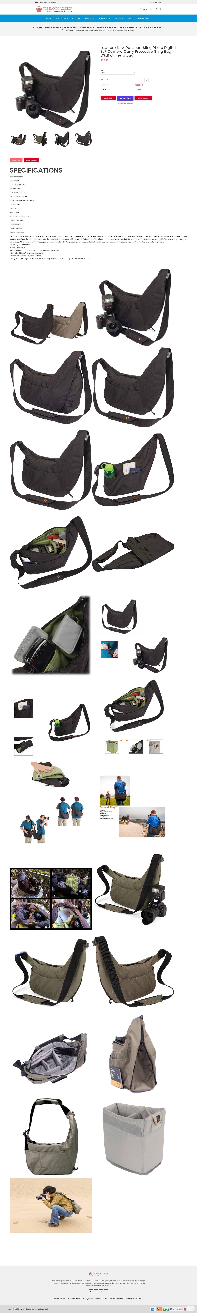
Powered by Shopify (42, 1309)
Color (103, 70)
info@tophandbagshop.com (46, 2)
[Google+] (101, 1291)
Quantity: (104, 80)
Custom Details (59, 1299)
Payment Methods (73, 1299)
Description (16, 160)
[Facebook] (96, 1291)
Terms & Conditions (116, 1299)
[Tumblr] (106, 1291)
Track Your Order (156, 2)
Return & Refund (101, 1299)
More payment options (125, 103)
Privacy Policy (88, 1299)
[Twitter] (91, 1291)
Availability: (105, 90)
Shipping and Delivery (133, 1299)
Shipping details (31, 160)
